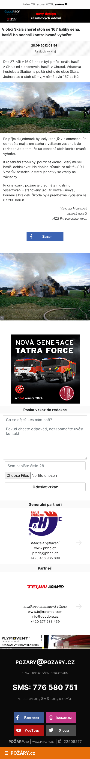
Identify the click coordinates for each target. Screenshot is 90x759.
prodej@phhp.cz (45, 553)
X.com (64, 730)
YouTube (31, 730)
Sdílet (47, 236)
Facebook (31, 717)
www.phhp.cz (45, 548)
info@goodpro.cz (45, 616)
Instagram (64, 717)
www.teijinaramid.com (45, 612)
